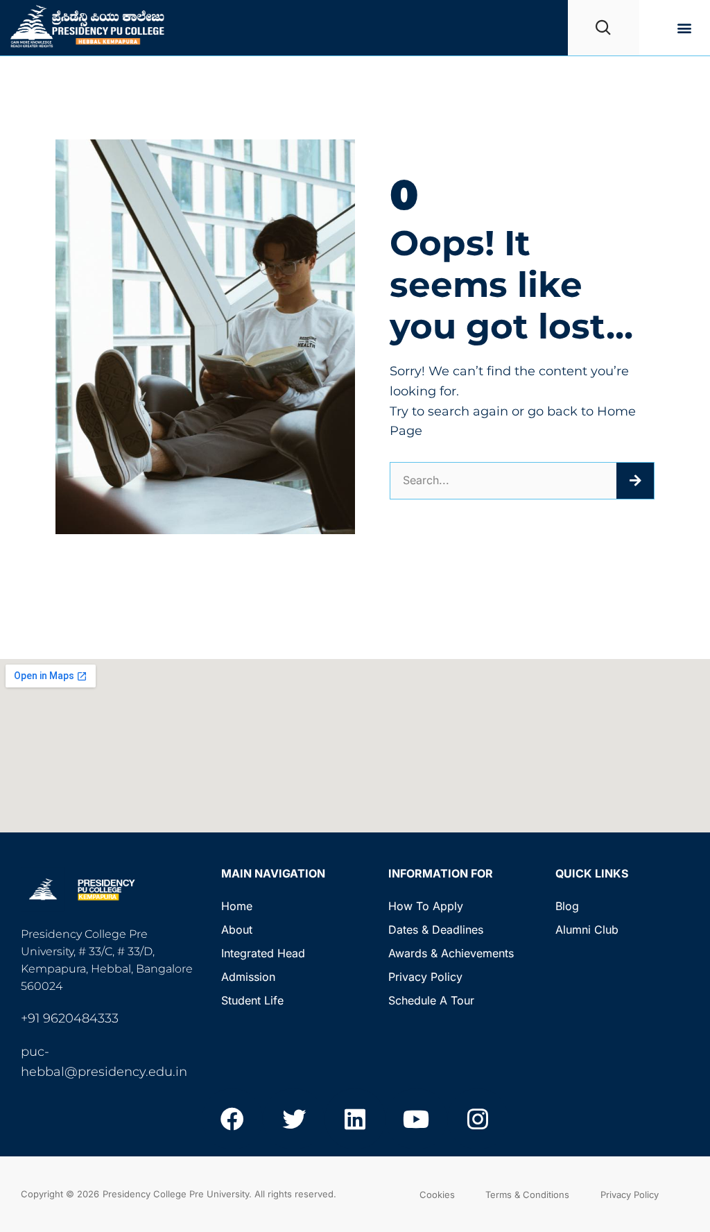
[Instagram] (477, 1118)
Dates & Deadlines (435, 929)
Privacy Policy (425, 977)
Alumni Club (586, 929)
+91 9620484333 (70, 1018)
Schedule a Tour (431, 1000)
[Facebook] (232, 1118)
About (236, 929)
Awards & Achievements (451, 953)
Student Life (252, 1000)
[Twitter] (293, 1118)
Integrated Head (263, 953)
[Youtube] (416, 1118)
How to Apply (425, 906)
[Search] (635, 481)
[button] (684, 28)
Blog (567, 906)
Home (236, 906)
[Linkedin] (355, 1118)
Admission (248, 977)
